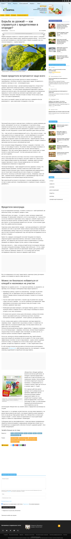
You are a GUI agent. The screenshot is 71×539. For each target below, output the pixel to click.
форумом (9, 491)
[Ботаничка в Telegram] (66, 1)
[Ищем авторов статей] (59, 166)
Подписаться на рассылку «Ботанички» (11, 510)
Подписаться (26, 504)
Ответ (38, 3)
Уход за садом (33, 437)
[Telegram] (19, 445)
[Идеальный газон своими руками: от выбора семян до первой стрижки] (52, 57)
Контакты (65, 534)
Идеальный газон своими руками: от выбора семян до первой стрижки (62, 57)
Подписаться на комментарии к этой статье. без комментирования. (21, 504)
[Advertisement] (24, 460)
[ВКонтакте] (13, 445)
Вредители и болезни (31, 439)
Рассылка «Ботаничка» (13, 534)
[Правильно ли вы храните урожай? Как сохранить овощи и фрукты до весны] (52, 147)
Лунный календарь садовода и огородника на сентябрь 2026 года (63, 140)
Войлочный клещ (15, 435)
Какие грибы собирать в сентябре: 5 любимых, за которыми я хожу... (62, 133)
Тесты (9, 3)
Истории (52, 187)
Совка (34, 433)
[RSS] (70, 1)
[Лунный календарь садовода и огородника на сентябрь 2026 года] (52, 140)
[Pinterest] (17, 445)
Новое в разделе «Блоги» (55, 20)
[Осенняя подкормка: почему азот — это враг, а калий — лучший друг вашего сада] (52, 34)
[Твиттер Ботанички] (68, 1)
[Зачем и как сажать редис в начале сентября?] (52, 126)
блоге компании (29, 33)
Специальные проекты (22, 15)
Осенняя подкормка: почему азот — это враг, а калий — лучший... (62, 33)
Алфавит (7, 15)
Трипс (30, 433)
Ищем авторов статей (56, 170)
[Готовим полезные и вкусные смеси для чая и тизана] (52, 154)
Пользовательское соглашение (42, 534)
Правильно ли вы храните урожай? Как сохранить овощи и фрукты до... (63, 147)
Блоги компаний (23, 3)
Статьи (3, 3)
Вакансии (21, 534)
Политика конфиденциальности (56, 534)
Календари (13, 15)
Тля (12, 433)
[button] (69, 3)
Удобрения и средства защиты (18, 439)
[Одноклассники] (15, 445)
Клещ (25, 433)
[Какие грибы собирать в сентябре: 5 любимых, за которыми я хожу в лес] (52, 133)
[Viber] (25, 445)
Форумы (32, 3)
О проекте (6, 534)
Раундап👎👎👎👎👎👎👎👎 (54, 72)
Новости (52, 183)
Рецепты (15, 3)
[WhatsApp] (21, 445)
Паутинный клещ (19, 433)
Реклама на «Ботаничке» (30, 534)
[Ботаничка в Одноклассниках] (63, 1)
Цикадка (40, 433)
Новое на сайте (53, 121)
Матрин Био (12, 348)
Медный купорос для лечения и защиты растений (59, 111)
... (20, 435)
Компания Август (5, 30)
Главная (2, 15)
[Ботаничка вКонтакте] (64, 1)
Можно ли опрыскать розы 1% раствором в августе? (59, 113)
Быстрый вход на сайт (7, 501)
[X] (23, 445)
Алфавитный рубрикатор (56, 199)
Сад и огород (14, 437)
